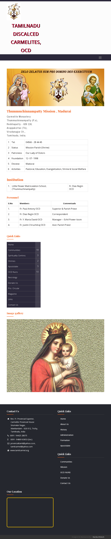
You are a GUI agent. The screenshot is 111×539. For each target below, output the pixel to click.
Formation (65, 440)
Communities (66, 461)
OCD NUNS (65, 472)
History (63, 429)
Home (63, 418)
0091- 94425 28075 (18, 435)
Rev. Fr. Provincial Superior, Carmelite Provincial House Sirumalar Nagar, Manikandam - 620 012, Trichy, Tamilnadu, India (22, 425)
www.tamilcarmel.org (19, 450)
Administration (66, 435)
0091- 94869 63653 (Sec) (20, 439)
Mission (63, 467)
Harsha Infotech (98, 537)
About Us (64, 424)
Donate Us (65, 477)
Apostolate (65, 445)
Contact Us (65, 483)
